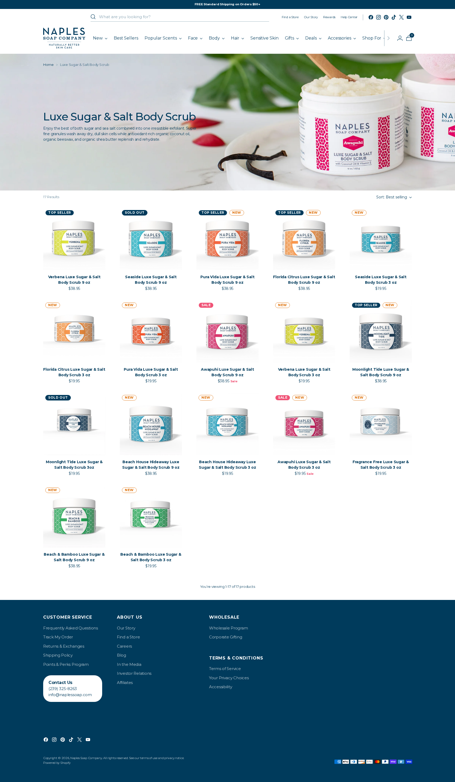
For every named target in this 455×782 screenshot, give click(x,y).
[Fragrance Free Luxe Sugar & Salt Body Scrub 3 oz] (381, 424)
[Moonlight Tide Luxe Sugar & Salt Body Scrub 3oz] (74, 424)
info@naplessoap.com (70, 694)
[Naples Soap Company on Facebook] (371, 17)
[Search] (93, 16)
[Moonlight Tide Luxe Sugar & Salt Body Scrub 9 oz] (381, 331)
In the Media (129, 664)
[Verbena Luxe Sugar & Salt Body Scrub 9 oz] (74, 239)
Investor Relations (134, 673)
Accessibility (220, 686)
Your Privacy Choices (229, 677)
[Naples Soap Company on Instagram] (378, 17)
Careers (124, 646)
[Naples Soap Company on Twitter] (401, 17)
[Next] (388, 38)
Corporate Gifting (225, 636)
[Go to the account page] (398, 38)
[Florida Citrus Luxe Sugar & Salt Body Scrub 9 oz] (304, 239)
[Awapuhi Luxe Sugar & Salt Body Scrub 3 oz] (304, 424)
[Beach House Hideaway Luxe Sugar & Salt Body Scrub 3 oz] (227, 424)
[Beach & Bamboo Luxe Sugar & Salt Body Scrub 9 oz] (74, 516)
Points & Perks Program (66, 664)
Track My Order (58, 636)
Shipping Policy (58, 655)
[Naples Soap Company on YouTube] (409, 17)
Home (48, 64)
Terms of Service (225, 668)
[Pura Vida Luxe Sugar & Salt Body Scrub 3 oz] (151, 331)
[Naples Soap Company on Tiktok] (394, 17)
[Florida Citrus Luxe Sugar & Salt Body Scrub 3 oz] (74, 331)
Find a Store (128, 636)
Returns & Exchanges (63, 646)
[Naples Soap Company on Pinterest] (386, 17)
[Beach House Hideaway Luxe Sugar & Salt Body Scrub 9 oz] (151, 424)
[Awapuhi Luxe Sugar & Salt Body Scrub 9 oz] (227, 331)
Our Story (126, 628)
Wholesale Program (228, 628)
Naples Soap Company (86, 758)
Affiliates (125, 682)
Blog (121, 655)
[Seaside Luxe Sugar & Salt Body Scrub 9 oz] (151, 239)
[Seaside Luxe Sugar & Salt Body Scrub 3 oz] (381, 239)
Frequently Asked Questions (70, 628)
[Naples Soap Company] (64, 38)
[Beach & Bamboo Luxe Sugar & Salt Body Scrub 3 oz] (151, 516)
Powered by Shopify (57, 763)
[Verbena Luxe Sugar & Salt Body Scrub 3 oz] (304, 331)
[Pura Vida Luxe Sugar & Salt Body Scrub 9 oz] (227, 239)
